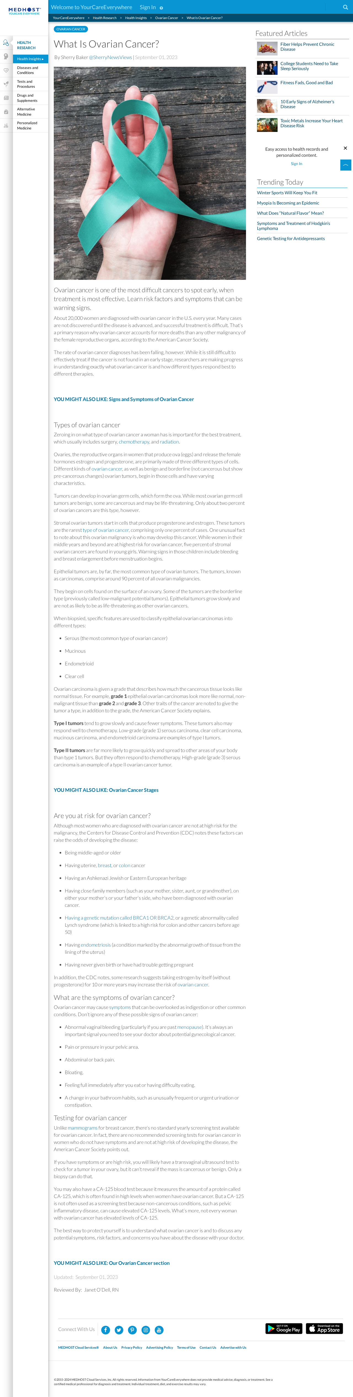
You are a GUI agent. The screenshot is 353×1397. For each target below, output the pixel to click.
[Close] (345, 147)
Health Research (26, 45)
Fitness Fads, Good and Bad (306, 82)
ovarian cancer (107, 469)
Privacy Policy (131, 1347)
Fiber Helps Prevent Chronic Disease (307, 47)
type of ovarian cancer (106, 530)
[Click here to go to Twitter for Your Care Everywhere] (119, 1330)
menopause (189, 1027)
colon (124, 865)
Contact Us (208, 1347)
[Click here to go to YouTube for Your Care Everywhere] (159, 1330)
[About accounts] (161, 7)
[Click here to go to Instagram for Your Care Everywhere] (132, 1330)
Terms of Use (186, 1347)
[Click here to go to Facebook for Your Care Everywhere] (105, 1330)
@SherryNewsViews (110, 57)
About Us (110, 1347)
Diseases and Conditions (27, 70)
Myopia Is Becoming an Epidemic (288, 202)
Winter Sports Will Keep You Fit (287, 192)
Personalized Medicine (27, 125)
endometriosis (96, 945)
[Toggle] (345, 165)
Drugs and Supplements (27, 98)
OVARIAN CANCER (71, 29)
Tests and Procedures (26, 84)
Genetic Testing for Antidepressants (291, 238)
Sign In (148, 7)
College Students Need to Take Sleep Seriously (309, 66)
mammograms (83, 1128)
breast (104, 865)
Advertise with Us (233, 1347)
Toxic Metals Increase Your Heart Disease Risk (311, 123)
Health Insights (30, 59)
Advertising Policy (159, 1347)
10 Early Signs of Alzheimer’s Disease (307, 104)
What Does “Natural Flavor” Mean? (290, 213)
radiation (169, 442)
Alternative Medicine (26, 111)
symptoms (120, 1007)
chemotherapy (134, 442)
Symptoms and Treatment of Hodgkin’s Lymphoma (293, 226)
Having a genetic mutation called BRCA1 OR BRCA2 (119, 918)
